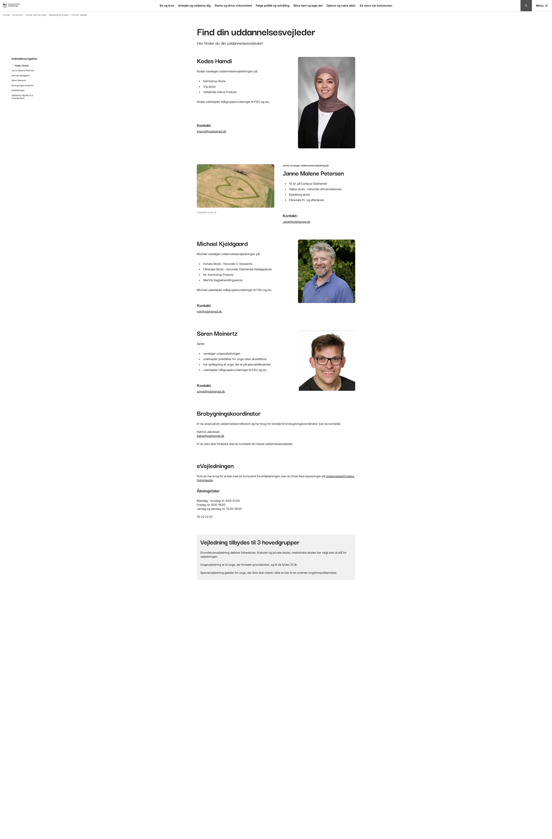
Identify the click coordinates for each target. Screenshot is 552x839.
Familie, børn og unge (35, 15)
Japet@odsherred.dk (296, 221)
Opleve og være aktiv (341, 5)
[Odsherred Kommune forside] (14, 5)
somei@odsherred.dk (211, 391)
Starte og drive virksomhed (233, 5)
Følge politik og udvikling (273, 5)
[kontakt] (526, 5)
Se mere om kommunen (376, 5)
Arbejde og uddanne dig (194, 5)
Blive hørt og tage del (308, 5)
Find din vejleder (79, 15)
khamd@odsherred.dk (211, 131)
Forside (6, 15)
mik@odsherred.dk (209, 311)
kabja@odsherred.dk (210, 436)
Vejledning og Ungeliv (59, 15)
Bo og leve (167, 5)
